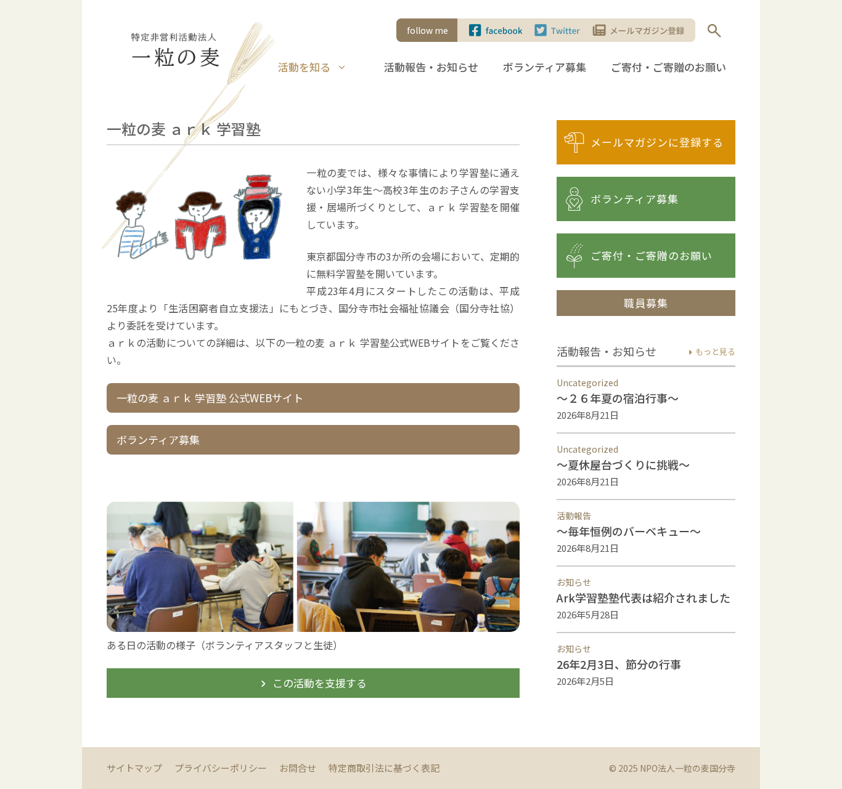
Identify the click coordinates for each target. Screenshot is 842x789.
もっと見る (710, 351)
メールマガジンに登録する (657, 142)
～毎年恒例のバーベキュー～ (629, 531)
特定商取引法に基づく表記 (384, 767)
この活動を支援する (311, 682)
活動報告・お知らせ (431, 67)
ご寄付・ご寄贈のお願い (668, 67)
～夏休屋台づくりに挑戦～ (623, 464)
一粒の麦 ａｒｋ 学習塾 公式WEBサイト (209, 397)
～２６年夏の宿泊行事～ (618, 398)
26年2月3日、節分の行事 (619, 664)
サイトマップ (134, 767)
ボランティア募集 (544, 67)
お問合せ (297, 767)
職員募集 (646, 302)
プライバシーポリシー (220, 767)
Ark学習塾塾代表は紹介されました (643, 597)
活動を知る (304, 67)
